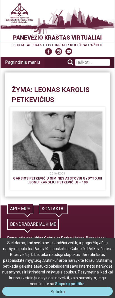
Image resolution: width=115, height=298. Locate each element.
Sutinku (60, 292)
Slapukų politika (70, 284)
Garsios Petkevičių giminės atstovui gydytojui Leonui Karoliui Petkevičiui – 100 (57, 180)
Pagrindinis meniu (22, 62)
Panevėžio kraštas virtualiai (57, 37)
